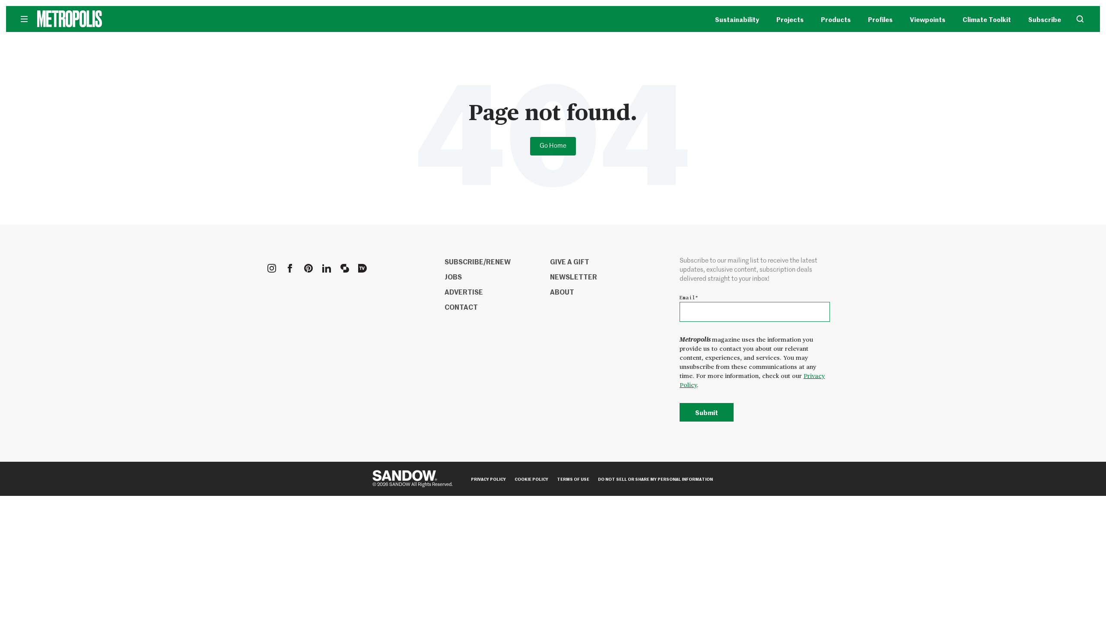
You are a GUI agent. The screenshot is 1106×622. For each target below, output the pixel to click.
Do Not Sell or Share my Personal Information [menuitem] (655, 479)
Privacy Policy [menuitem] (488, 479)
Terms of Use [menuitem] (573, 479)
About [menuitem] (562, 291)
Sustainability (737, 19)
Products (836, 19)
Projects (790, 19)
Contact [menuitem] (461, 306)
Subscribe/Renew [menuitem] (478, 261)
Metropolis (116, 24)
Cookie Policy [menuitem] (531, 479)
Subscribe (1044, 19)
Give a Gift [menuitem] (569, 261)
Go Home (553, 146)
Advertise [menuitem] (464, 291)
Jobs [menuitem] (453, 276)
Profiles (880, 19)
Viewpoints (927, 19)
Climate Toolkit (987, 19)
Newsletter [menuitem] (573, 276)
